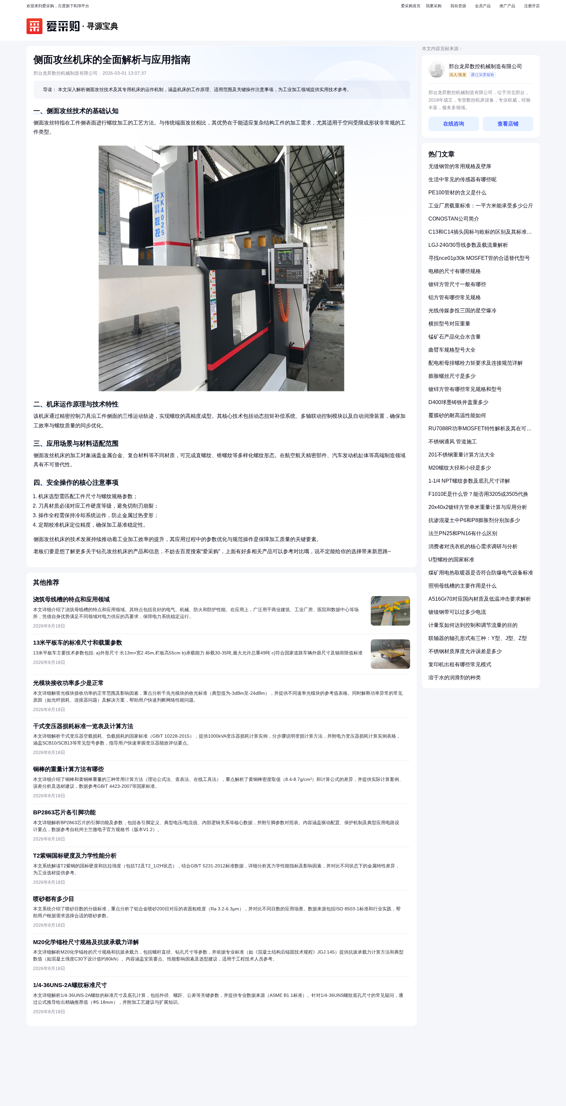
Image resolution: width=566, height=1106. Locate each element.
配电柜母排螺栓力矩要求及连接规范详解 (475, 363)
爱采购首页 (411, 6)
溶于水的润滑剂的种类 (454, 677)
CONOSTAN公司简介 (453, 219)
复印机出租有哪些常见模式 (459, 664)
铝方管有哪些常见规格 (454, 297)
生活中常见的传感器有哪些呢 (462, 179)
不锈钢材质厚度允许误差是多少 (465, 651)
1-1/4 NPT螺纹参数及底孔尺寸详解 (469, 481)
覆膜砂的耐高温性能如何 (457, 415)
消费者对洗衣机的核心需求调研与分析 (473, 546)
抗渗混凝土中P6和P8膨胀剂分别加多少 (474, 520)
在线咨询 (453, 123)
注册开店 (532, 6)
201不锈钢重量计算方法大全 (461, 454)
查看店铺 (508, 123)
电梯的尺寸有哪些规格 (454, 271)
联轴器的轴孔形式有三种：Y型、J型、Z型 (477, 638)
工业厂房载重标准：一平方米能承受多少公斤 (480, 205)
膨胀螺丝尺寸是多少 (452, 376)
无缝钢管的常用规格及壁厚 (459, 166)
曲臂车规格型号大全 (452, 350)
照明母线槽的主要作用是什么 (462, 586)
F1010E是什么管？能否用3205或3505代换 (478, 494)
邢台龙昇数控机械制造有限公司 (485, 66)
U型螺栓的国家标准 (451, 559)
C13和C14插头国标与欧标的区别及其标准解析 (480, 234)
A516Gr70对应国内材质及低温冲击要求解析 (479, 599)
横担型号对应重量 (449, 323)
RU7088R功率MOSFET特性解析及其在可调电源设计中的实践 (480, 431)
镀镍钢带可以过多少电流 (457, 612)
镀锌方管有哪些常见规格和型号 (465, 389)
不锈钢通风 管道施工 (452, 441)
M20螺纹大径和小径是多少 (459, 468)
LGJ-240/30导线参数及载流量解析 (468, 245)
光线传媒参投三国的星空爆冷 (462, 310)
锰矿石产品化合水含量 (454, 337)
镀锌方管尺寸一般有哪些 (457, 284)
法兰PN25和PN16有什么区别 (462, 533)
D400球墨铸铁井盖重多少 (458, 402)
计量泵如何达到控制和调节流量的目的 (473, 625)
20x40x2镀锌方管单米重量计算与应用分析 (477, 507)
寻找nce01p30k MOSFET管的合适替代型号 (479, 258)
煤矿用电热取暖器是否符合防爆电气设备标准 (480, 572)
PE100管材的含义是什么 (457, 192)
